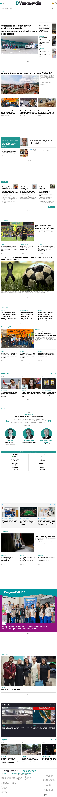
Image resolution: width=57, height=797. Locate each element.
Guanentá (24, 756)
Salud (30, 149)
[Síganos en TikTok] (33, 771)
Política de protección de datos (6, 785)
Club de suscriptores (6, 778)
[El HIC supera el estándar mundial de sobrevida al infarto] (10, 512)
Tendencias (4, 390)
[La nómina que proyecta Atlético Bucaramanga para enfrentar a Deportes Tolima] (17, 232)
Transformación (24, 310)
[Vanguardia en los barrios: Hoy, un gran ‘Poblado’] (20, 84)
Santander (3, 756)
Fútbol (37, 223)
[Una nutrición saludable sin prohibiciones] (24, 153)
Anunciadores (4, 779)
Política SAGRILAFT (48, 786)
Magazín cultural (46, 390)
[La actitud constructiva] (10, 433)
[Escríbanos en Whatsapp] (35, 771)
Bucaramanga (4, 23)
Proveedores (4, 789)
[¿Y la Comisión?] (28, 433)
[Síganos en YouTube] (31, 771)
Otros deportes (24, 244)
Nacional (3, 310)
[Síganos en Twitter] (26, 771)
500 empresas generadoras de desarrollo (28, 776)
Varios (19, 778)
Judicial (31, 139)
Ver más (51, 207)
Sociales (3, 687)
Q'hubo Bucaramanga (28, 779)
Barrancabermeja (46, 756)
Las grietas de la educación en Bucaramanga (28, 416)
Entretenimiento (15, 778)
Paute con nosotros (6, 781)
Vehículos (20, 776)
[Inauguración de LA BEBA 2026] (28, 671)
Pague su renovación (6, 777)
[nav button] (1, 3)
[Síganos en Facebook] (24, 771)
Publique (20, 781)
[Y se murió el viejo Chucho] (46, 433)
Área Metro (14, 774)
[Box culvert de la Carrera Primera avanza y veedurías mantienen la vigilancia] (31, 749)
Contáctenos (4, 782)
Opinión (13, 784)
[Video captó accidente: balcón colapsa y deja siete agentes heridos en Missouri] (17, 715)
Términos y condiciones (4, 791)
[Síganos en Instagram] (29, 771)
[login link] (56, 3)
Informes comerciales (7, 518)
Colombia (41, 36)
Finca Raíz (20, 774)
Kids (4, 623)
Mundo (21, 109)
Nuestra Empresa (5, 783)
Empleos (20, 777)
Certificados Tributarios (4, 788)
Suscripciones (4, 774)
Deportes (14, 781)
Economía (40, 310)
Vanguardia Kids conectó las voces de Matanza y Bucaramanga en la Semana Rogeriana (24, 628)
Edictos (20, 779)
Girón (2, 71)
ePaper (3, 776)
